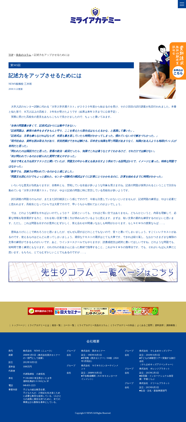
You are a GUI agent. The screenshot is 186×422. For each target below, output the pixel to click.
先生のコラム (23, 55)
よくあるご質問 (144, 325)
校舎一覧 (56, 325)
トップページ (18, 325)
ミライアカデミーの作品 (122, 325)
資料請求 (159, 325)
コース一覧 (68, 325)
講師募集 (170, 325)
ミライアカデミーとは (38, 325)
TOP (11, 55)
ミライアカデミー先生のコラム (92, 325)
